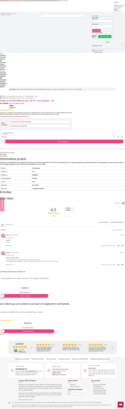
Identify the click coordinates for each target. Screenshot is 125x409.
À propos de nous (64, 359)
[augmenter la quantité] (122, 137)
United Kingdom (118, 6)
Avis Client (3, 156)
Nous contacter (51, 359)
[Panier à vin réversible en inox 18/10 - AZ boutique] (17, 98)
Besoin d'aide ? (64, 0)
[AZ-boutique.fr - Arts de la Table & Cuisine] (9, 14)
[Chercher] (82, 16)
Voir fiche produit (24, 292)
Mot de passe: (95, 24)
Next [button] (112, 347)
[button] (10, 245)
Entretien (3, 154)
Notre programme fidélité (99, 384)
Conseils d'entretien (75, 386)
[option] (46, 347)
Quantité (4, 137)
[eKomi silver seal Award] (15, 350)
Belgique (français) (119, 5)
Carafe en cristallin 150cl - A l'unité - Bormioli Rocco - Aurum (22, 312)
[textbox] (123, 230)
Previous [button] (31, 347)
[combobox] (118, 230)
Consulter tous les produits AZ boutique (21, 121)
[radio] (70, 208)
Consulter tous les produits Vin (19, 126)
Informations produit (7, 153)
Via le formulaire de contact (60, 369)
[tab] (103, 222)
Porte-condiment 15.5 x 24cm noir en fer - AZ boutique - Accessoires (24, 278)
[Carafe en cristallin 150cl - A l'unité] (27, 309)
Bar (18, 89)
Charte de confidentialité (80, 359)
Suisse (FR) (117, 11)
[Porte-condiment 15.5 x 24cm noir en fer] (24, 275)
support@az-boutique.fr (59, 374)
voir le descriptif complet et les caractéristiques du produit (14, 116)
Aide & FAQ (72, 384)
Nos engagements (97, 386)
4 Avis (2, 320)
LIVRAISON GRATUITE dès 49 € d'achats (11, 0)
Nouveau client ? (94, 36)
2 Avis (1, 110)
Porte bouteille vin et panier (42, 89)
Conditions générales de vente (100, 359)
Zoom (36, 96)
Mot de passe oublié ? (97, 32)
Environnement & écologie (99, 393)
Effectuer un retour (38, 359)
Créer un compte (105, 36)
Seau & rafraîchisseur (26, 89)
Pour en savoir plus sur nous (26, 399)
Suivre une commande (22, 359)
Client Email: (95, 18)
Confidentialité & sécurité (99, 392)
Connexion (96, 30)
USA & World (117, 8)
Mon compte (95, 15)
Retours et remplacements (99, 390)
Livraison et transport (98, 388)
